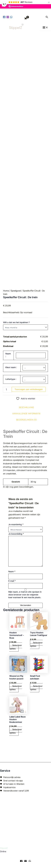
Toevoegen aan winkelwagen (29, 389)
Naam (11, 571)
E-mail (12, 581)
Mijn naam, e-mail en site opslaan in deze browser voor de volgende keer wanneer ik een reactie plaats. (25, 595)
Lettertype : (10, 379)
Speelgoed (16, 290)
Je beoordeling (16, 534)
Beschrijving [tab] (26, 407)
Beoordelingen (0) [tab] (26, 419)
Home (6, 290)
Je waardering (15, 524)
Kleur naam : (11, 367)
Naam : (8, 355)
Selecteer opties (15, 647)
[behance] (11, 17)
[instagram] (8, 17)
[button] (47, 17)
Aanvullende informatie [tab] (26, 413)
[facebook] (4, 17)
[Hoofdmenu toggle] (45, 28)
